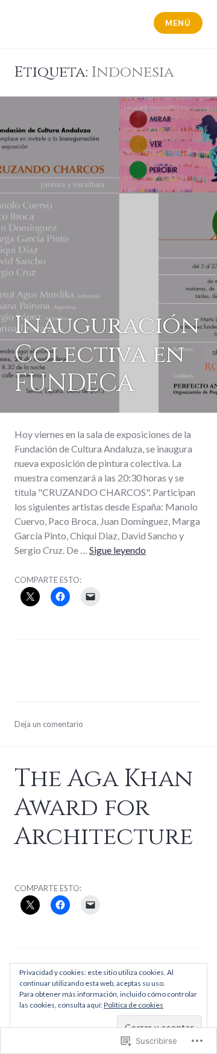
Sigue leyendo (117, 550)
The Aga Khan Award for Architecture (103, 808)
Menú (177, 23)
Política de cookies (133, 1004)
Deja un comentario (48, 724)
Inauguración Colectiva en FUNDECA (107, 355)
